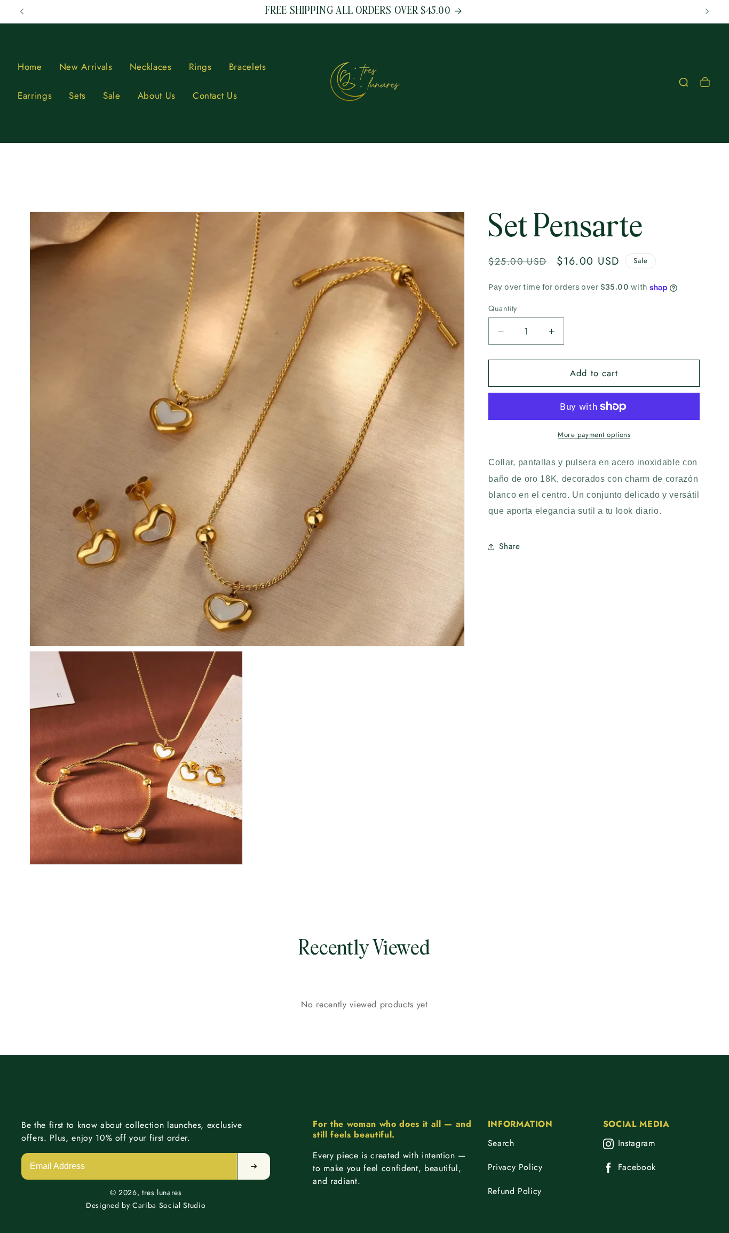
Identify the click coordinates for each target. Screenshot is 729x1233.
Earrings (35, 95)
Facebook (637, 1167)
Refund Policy (515, 1191)
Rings (200, 66)
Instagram (636, 1143)
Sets (77, 95)
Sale (112, 95)
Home (30, 66)
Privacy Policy (515, 1167)
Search (501, 1143)
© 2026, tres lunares (146, 1192)
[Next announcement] (707, 12)
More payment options (594, 434)
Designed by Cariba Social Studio (145, 1205)
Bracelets (247, 66)
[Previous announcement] (22, 12)
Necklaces (151, 66)
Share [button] (509, 547)
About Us (157, 95)
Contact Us (215, 95)
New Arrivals (86, 66)
